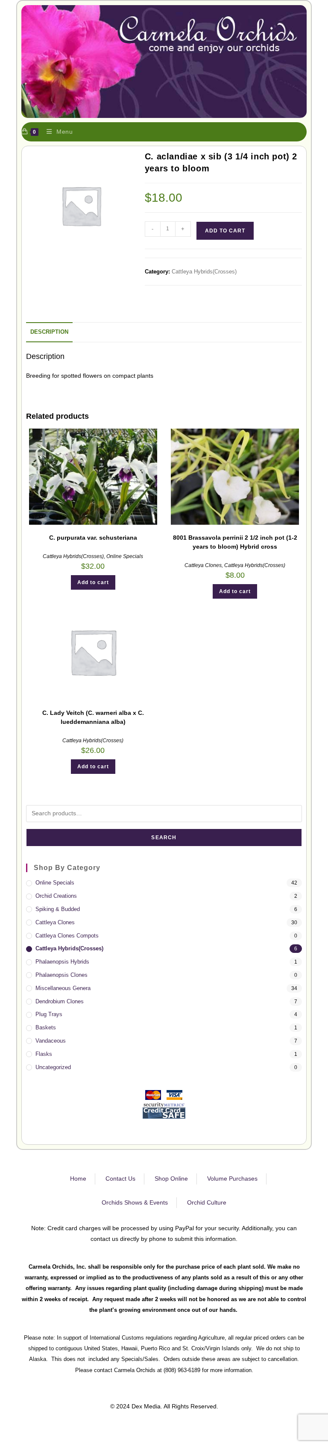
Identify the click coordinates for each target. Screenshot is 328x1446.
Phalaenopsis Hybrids (62, 961)
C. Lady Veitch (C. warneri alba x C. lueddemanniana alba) (93, 717)
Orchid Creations (56, 896)
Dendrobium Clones (59, 1001)
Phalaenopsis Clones (61, 975)
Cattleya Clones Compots (67, 935)
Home (78, 1178)
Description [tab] (49, 332)
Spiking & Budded (57, 909)
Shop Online (171, 1178)
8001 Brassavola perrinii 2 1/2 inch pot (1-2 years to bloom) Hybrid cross (235, 542)
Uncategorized (53, 1067)
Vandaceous (50, 1040)
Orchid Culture (206, 1202)
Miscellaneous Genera (63, 988)
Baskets (45, 1027)
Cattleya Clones (203, 565)
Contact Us (120, 1178)
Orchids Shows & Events (135, 1202)
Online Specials (124, 556)
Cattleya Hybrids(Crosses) (204, 271)
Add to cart (225, 231)
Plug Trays (48, 1014)
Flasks (43, 1054)
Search (163, 838)
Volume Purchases (232, 1178)
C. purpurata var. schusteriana (93, 537)
